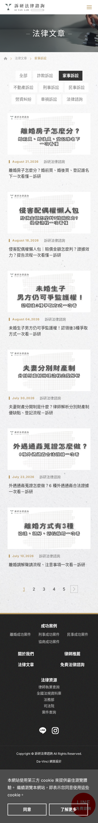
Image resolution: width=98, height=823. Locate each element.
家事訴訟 (71, 75)
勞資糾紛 (23, 99)
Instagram (55, 730)
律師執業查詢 (49, 687)
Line (42, 730)
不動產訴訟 (23, 87)
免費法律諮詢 (72, 664)
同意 (27, 809)
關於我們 (26, 653)
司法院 (49, 706)
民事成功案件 (77, 634)
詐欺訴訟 (45, 75)
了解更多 (69, 809)
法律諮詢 (75, 99)
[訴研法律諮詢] (25, 7)
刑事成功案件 (49, 634)
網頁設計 (56, 761)
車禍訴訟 (49, 99)
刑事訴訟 (51, 87)
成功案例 (49, 626)
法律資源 (49, 679)
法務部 (49, 699)
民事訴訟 (77, 87)
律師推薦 (72, 653)
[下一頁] (74, 589)
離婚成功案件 (20, 634)
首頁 (5, 58)
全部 (23, 75)
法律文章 (21, 58)
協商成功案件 (49, 642)
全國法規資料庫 (49, 693)
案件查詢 (49, 712)
